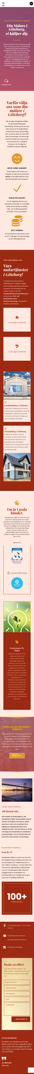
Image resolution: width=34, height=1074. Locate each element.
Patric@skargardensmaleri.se (16, 940)
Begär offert (17, 755)
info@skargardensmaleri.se (16, 936)
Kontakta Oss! (6, 84)
